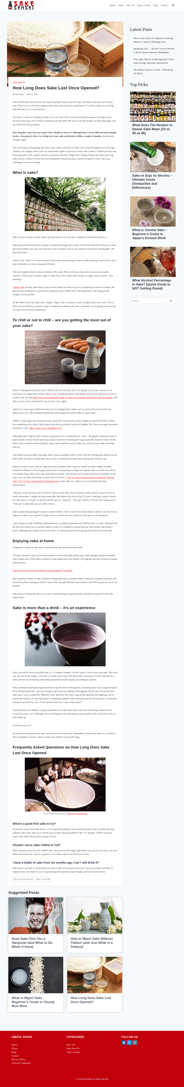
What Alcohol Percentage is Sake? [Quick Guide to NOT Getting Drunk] (151, 284)
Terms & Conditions (21, 1063)
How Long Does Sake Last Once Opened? (91, 1000)
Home (112, 5)
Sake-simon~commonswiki (77, 814)
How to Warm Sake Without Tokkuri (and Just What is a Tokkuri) (92, 943)
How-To (131, 5)
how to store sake (43, 879)
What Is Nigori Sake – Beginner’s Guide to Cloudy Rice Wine (33, 1002)
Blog (155, 5)
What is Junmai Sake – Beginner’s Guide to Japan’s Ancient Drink (149, 234)
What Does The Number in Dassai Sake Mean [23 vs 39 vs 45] (152, 129)
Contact (164, 5)
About (121, 5)
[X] (129, 1042)
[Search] (171, 301)
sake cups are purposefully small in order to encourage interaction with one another (73, 397)
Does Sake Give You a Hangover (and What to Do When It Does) (32, 943)
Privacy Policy (18, 1059)
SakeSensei (19, 94)
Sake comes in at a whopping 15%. (45, 428)
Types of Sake (144, 5)
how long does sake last (23, 879)
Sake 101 (71, 1044)
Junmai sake (18, 287)
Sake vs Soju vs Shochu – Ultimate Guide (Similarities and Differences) (152, 181)
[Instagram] (135, 1042)
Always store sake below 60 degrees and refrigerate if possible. (43, 570)
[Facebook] (123, 1042)
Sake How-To (19, 82)
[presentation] (35, 915)
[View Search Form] (173, 5)
